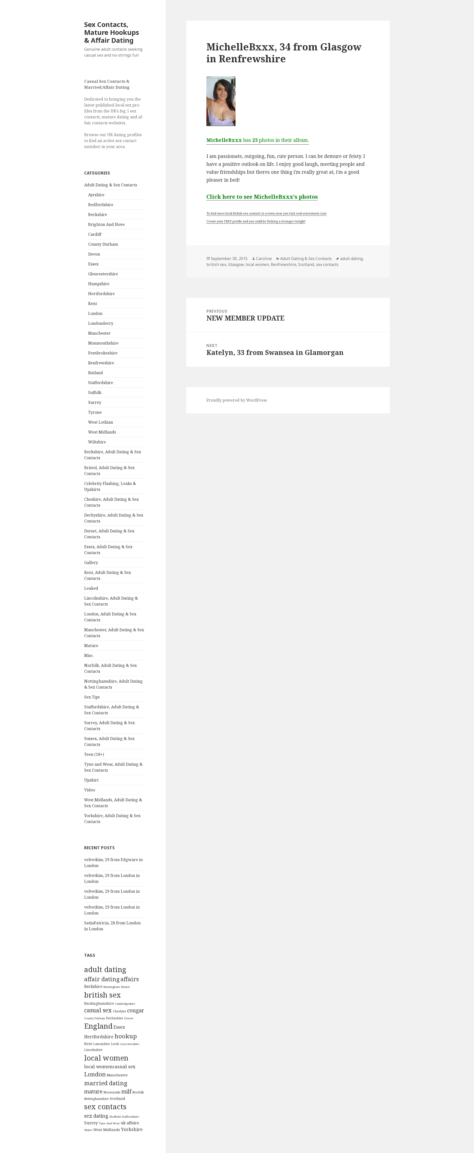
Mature (91, 645)
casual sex (98, 1010)
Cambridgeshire (125, 1003)
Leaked (91, 588)
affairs (129, 979)
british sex (102, 995)
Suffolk (94, 392)
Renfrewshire (101, 363)
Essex (93, 264)
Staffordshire (100, 382)
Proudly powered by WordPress (236, 400)
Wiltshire (97, 442)
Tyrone (95, 412)
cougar (135, 1010)
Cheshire (119, 1011)
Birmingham (111, 987)
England (98, 1026)
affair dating (101, 979)
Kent (92, 303)
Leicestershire (129, 1044)
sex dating (96, 1115)
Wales (88, 1130)
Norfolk (138, 1092)
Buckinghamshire (99, 1003)
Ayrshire (96, 194)
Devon (94, 254)
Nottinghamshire (96, 1099)
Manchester (99, 333)
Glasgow (236, 264)
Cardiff (94, 234)
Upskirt (91, 780)
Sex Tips (92, 697)
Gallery (91, 562)
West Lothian (100, 422)
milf (126, 1091)
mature (93, 1091)
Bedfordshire (100, 204)
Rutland (95, 372)
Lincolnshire (93, 1050)
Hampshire (98, 283)
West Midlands (102, 432)
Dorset (128, 1018)
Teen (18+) (94, 754)
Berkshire (97, 214)
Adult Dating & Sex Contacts (110, 185)
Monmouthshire (103, 343)
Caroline (264, 258)
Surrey (94, 402)
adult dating (105, 969)
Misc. (89, 655)
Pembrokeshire (103, 353)
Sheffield (115, 1116)
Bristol (125, 987)
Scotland (117, 1098)
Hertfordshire (101, 293)
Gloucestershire (103, 274)
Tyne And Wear (109, 1123)
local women (106, 1058)
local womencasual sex (110, 1066)
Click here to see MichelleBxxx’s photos (262, 196)
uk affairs (130, 1123)
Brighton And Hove (106, 224)
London (95, 313)
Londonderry (100, 323)
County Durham (103, 244)
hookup (126, 1036)
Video (89, 790)
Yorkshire (132, 1129)
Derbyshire (114, 1018)
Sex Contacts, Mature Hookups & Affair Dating (111, 32)
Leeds (115, 1044)
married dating (105, 1083)
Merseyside (111, 1092)
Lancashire (101, 1044)
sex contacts (105, 1106)
